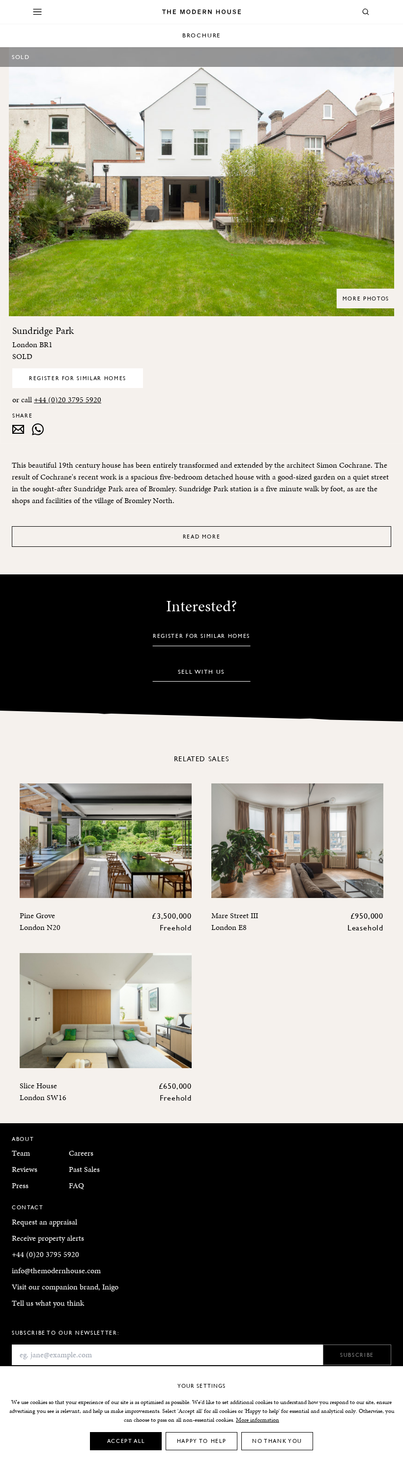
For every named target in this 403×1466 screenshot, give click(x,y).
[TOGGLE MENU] (37, 12)
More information (257, 1419)
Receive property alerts (48, 1238)
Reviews (24, 1169)
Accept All (126, 1440)
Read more (202, 536)
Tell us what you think (48, 1303)
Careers (81, 1153)
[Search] (365, 12)
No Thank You (277, 1440)
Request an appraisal (44, 1221)
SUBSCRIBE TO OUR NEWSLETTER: (65, 1332)
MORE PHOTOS (366, 298)
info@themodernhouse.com (56, 1270)
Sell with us (202, 671)
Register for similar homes (77, 378)
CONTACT (28, 1207)
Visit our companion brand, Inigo (65, 1286)
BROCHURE (201, 35)
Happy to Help (201, 1440)
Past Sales (84, 1169)
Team (21, 1153)
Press (20, 1185)
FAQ (76, 1185)
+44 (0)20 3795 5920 (67, 399)
